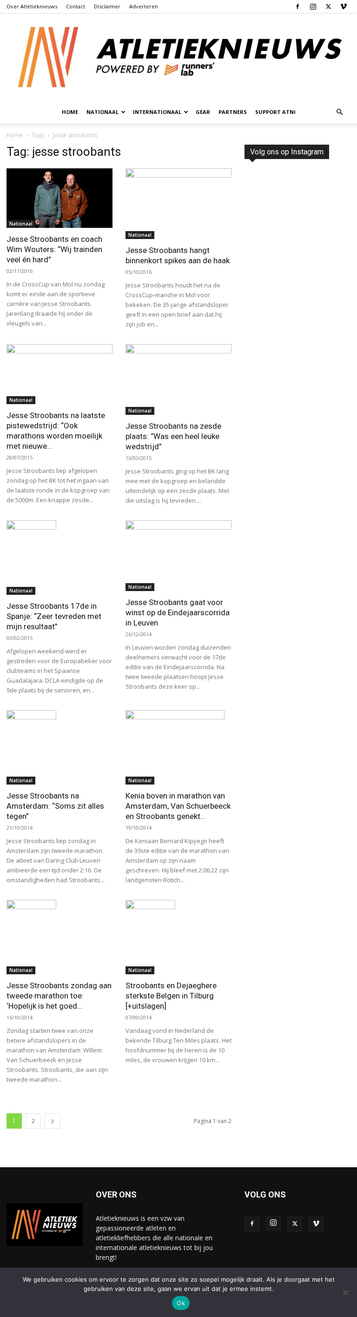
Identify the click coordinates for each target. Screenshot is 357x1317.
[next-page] (52, 1121)
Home (70, 111)
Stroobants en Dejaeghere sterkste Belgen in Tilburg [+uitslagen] (171, 996)
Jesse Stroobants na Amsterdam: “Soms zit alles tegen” (55, 806)
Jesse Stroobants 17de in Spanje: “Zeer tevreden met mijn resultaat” (54, 616)
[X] (328, 6)
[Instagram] (313, 6)
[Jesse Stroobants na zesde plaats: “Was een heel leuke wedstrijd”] (178, 379)
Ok (181, 1303)
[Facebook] (297, 6)
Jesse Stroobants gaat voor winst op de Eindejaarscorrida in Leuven (178, 612)
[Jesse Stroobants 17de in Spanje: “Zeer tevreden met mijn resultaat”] (59, 557)
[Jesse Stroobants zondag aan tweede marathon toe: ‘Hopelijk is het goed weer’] (59, 937)
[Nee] (345, 1292)
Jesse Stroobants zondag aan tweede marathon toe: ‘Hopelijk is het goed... (59, 996)
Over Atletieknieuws (32, 6)
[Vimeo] (343, 6)
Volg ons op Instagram (287, 151)
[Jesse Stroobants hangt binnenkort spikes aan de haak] (178, 203)
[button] (339, 112)
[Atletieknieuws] (178, 57)
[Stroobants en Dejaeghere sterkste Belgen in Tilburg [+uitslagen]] (178, 937)
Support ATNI (275, 111)
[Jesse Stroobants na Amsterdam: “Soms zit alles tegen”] (59, 747)
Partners (232, 111)
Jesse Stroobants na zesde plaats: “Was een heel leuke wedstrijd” (173, 436)
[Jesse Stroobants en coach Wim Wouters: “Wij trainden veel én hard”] (59, 198)
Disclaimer (107, 6)
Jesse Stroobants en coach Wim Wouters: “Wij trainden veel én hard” (54, 249)
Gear (203, 111)
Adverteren (143, 6)
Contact (75, 6)
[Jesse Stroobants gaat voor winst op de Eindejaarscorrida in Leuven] (178, 555)
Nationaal (21, 223)
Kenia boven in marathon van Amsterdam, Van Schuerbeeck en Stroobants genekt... (178, 806)
